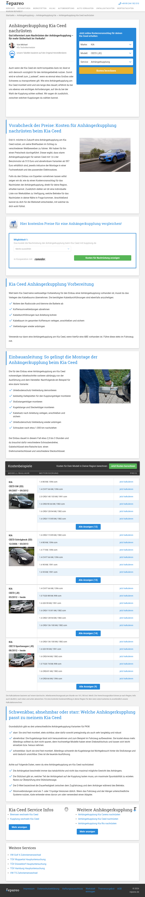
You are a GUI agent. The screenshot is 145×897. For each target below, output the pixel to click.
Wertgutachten (125, 8)
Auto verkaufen (85, 8)
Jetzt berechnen (123, 466)
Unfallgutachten (105, 8)
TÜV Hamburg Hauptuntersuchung (27, 868)
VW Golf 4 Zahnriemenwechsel (25, 855)
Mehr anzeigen (19, 827)
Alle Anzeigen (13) (88, 580)
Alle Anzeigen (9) (88, 686)
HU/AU (52, 8)
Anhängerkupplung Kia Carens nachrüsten (99, 814)
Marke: (84, 44)
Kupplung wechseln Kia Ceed (24, 819)
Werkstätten (40, 8)
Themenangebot (106, 888)
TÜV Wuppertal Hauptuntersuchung (28, 859)
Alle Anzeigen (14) (88, 633)
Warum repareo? (14, 11)
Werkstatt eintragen (90, 890)
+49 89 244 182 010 (130, 3)
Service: (84, 62)
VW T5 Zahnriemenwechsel (24, 873)
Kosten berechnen (106, 70)
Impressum (29, 888)
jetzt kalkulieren (126, 482)
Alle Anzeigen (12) (88, 526)
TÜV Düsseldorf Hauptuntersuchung (28, 864)
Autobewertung (66, 8)
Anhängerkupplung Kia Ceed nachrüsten (98, 819)
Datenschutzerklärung (48, 888)
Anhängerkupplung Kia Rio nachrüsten (97, 823)
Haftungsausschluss (72, 888)
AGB (119, 888)
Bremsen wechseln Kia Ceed (24, 814)
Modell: (84, 53)
